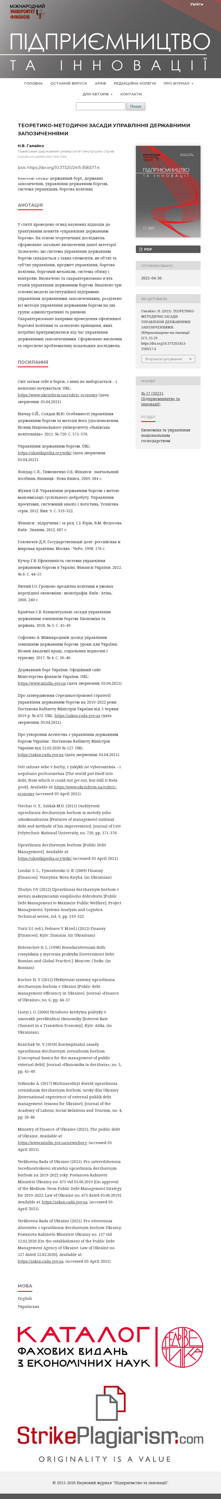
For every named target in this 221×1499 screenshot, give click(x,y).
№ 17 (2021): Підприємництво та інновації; (160, 399)
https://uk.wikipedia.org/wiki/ (45, 452)
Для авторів (96, 94)
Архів (100, 83)
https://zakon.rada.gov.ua (77, 715)
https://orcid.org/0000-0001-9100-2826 (42, 156)
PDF (147, 249)
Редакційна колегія (135, 83)
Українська (28, 1306)
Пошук (135, 106)
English (25, 1298)
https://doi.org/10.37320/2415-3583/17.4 (63, 167)
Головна (33, 83)
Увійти (196, 4)
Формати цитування (163, 359)
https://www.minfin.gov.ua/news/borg (52, 1142)
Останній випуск (68, 83)
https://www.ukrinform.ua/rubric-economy (58, 394)
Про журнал (177, 83)
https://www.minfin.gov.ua (42, 683)
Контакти (131, 94)
